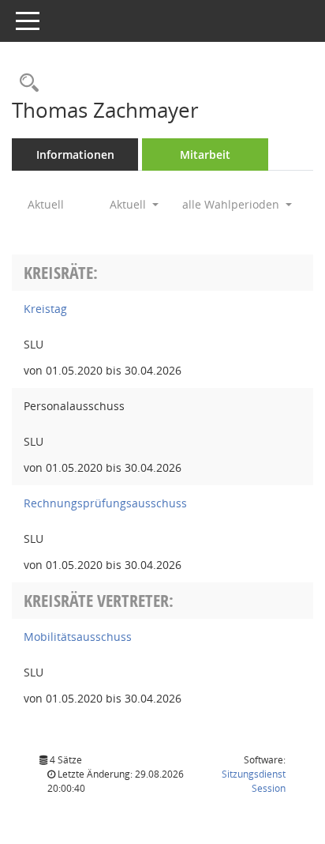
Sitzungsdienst (254, 781)
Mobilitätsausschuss (78, 636)
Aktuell (46, 204)
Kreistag (45, 308)
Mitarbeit (205, 154)
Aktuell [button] (129, 204)
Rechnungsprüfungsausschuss (105, 503)
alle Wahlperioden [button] (232, 204)
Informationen (75, 154)
